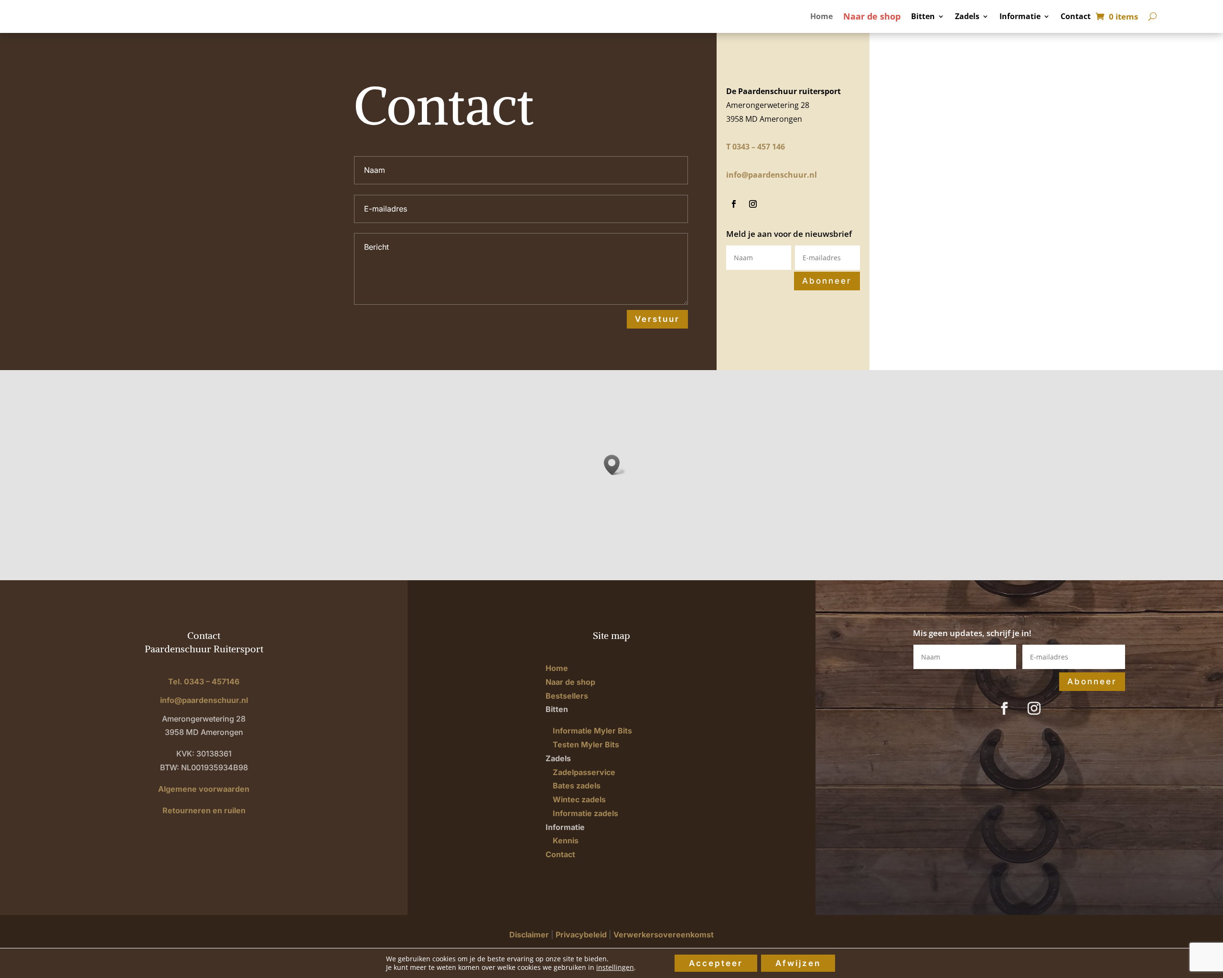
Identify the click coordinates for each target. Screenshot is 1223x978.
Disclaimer (529, 934)
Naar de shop (872, 17)
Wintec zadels (579, 799)
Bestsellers (567, 696)
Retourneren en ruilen (204, 810)
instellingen (615, 967)
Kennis (566, 840)
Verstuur (657, 319)
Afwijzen (798, 963)
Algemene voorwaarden (203, 789)
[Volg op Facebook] (733, 204)
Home (821, 17)
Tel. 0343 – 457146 (203, 681)
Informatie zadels (585, 813)
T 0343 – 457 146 (755, 146)
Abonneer (827, 281)
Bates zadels (577, 785)
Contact (1076, 17)
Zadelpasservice (584, 772)
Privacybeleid (581, 934)
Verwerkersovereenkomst (663, 934)
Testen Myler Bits (586, 744)
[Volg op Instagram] (753, 204)
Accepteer (716, 963)
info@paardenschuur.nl (771, 175)
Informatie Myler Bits (592, 730)
